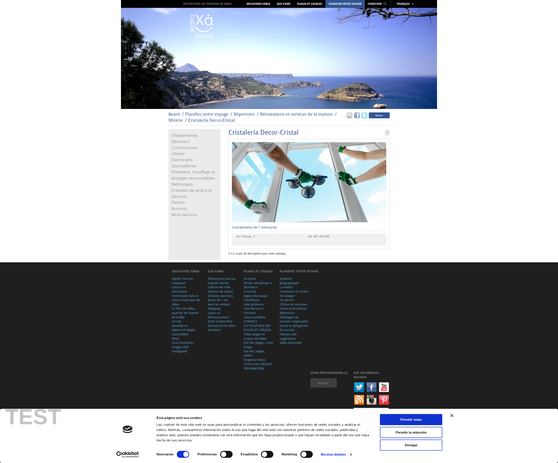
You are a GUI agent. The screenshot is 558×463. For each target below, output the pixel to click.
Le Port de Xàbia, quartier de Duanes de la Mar (185, 312)
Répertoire (244, 114)
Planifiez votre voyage (345, 4)
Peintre (178, 202)
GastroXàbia (180, 334)
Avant (174, 114)
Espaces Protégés (183, 330)
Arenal (176, 321)
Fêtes (175, 338)
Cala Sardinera (254, 304)
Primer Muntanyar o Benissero (258, 285)
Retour (379, 115)
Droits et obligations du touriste (294, 328)
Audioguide (179, 351)
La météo (286, 287)
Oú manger (287, 296)
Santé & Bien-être (220, 321)
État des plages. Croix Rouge (258, 345)
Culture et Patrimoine (179, 289)
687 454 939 (321, 236)
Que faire (284, 4)
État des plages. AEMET (254, 353)
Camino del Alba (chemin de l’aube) (220, 289)
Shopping (214, 308)
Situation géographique (289, 280)
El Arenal (250, 291)
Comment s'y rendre (294, 291)
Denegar (411, 445)
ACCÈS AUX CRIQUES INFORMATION (258, 366)
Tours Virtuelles (183, 343)
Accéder (323, 383)
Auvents (179, 208)
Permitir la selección (411, 432)
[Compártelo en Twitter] (364, 115)
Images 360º (180, 347)
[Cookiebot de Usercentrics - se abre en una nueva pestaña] (128, 454)
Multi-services (184, 214)
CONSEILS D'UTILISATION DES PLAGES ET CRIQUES (257, 325)
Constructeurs (185, 147)
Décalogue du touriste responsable (294, 319)
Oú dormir (287, 300)
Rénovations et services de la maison (297, 114)
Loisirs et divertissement (218, 315)
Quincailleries (184, 166)
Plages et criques (309, 4)
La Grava (250, 278)
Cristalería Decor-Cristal (211, 120)
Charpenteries (185, 135)
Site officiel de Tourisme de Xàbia (207, 4)
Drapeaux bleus (254, 360)
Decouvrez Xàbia (258, 4)
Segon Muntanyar (256, 296)
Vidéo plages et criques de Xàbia (255, 336)
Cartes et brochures (293, 308)
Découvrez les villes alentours (221, 328)
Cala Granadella (254, 317)
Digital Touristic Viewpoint (182, 280)
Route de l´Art (218, 300)
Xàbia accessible (291, 343)
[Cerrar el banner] (451, 415)
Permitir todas (411, 419)
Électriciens (182, 160)
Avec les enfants (219, 304)
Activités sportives (220, 296)
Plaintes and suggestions (288, 336)
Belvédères (179, 326)
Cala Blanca (251, 300)
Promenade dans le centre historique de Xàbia (186, 300)
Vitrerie (175, 120)
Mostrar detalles (333, 454)
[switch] (226, 454)
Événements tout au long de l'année (221, 280)
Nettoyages (182, 184)
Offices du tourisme (293, 304)
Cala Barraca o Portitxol (253, 310)
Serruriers (180, 141)
